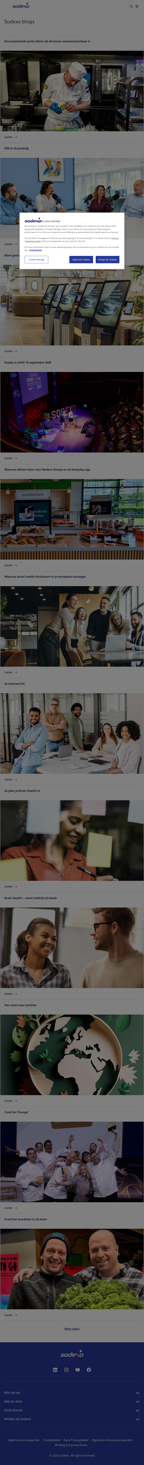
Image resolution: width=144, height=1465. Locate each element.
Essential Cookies (81, 259)
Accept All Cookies (107, 259)
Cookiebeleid (35, 250)
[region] (72, 240)
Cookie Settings (36, 259)
